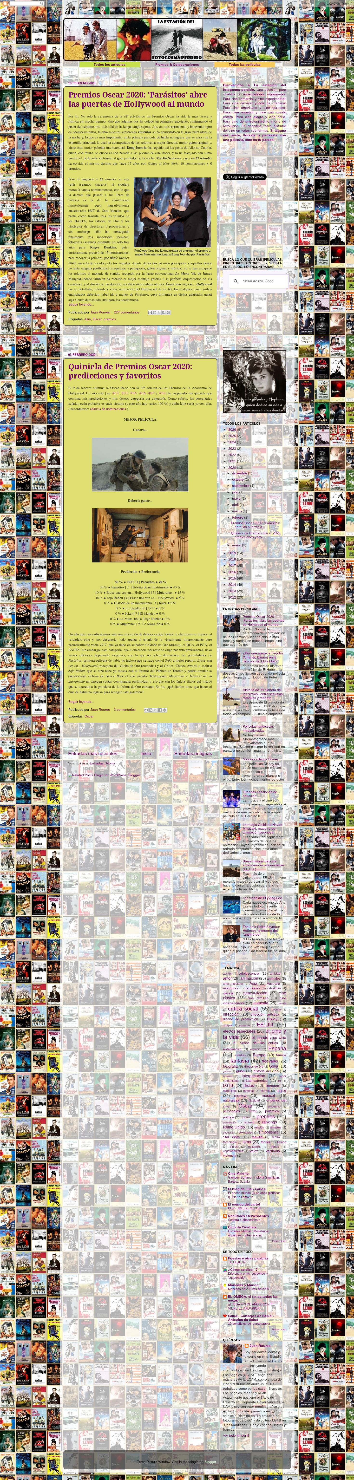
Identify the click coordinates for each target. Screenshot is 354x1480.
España (277, 1048)
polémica (272, 1111)
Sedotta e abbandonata (244, 1220)
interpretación (253, 1076)
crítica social (243, 1009)
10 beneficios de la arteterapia (249, 1323)
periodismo (274, 1106)
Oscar (97, 319)
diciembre (240, 473)
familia (281, 1055)
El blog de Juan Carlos (246, 1189)
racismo (249, 1122)
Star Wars (231, 1137)
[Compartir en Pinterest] (168, 312)
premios (110, 319)
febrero (238, 517)
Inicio (145, 753)
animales (274, 978)
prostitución (229, 1122)
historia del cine (266, 1071)
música (240, 1095)
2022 (232, 455)
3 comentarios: (126, 709)
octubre (238, 479)
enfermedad (232, 1049)
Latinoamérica (257, 1080)
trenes (275, 1146)
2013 (115, 393)
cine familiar (258, 998)
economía (244, 1025)
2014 (124, 393)
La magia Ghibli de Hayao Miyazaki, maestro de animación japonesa (262, 828)
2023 (232, 448)
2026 (232, 429)
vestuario (273, 1151)
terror (247, 1142)
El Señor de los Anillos (255, 1043)
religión (259, 1127)
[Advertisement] (140, 339)
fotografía (230, 1066)
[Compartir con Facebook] (163, 312)
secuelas (228, 1132)
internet (227, 1076)
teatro (276, 1137)
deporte (276, 1009)
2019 (232, 553)
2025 (232, 436)
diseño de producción (240, 1019)
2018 (162, 393)
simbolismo (268, 1132)
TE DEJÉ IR (236, 1262)
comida (282, 1003)
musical (268, 1095)
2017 (151, 393)
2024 (232, 442)
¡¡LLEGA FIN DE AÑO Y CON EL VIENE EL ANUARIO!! (251, 1306)
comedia (261, 1003)
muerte (265, 1091)
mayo (237, 498)
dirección (231, 1014)
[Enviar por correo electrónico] (150, 312)
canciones (252, 988)
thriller (265, 1142)
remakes (275, 1127)
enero (237, 545)
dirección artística (265, 1014)
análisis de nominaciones (108, 408)
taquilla (257, 1137)
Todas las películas (245, 64)
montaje (248, 1091)
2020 (232, 467)
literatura (272, 1086)
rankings (269, 1122)
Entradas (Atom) (102, 763)
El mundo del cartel (244, 1204)
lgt (279, 1080)
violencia (229, 1155)
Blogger (210, 1462)
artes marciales (233, 983)
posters (245, 1117)
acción (227, 973)
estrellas (240, 1055)
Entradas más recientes (92, 753)
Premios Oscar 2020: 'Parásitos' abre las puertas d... (255, 525)
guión (240, 1071)
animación (249, 978)
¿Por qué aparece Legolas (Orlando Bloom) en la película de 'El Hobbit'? (263, 657)
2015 (133, 393)
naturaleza (231, 1100)
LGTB (228, 1085)
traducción (254, 1146)
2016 (142, 393)
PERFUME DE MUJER (244, 1208)
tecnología (230, 1142)
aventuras (230, 988)
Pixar (253, 1111)
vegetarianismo (233, 1151)
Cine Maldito (238, 1173)
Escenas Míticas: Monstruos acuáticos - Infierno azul (248, 1233)
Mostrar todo (279, 1241)
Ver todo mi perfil (236, 1435)
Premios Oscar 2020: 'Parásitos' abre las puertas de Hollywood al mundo (137, 99)
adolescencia (249, 973)
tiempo (281, 1142)
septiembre (241, 486)
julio (235, 492)
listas (249, 1085)
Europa (259, 1055)
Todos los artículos (109, 64)
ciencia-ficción (255, 993)
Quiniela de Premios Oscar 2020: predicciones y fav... (256, 535)
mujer (281, 1090)
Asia (87, 319)
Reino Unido (234, 1127)
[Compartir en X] (159, 312)
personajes (231, 1111)
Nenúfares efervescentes (248, 1216)
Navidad (254, 1100)
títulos (234, 1146)
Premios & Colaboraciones (177, 64)
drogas (227, 1025)
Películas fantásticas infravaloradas (258, 728)
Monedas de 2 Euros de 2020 (248, 1289)
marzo (237, 511)
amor (227, 978)
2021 (232, 461)
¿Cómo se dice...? (243, 1269)
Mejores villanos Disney (261, 759)
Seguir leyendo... (81, 304)
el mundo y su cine (269, 1037)
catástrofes (274, 988)
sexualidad (246, 1132)
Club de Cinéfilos (242, 1227)
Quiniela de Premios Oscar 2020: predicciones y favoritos (130, 371)
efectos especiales (239, 1031)
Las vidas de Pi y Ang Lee (262, 898)
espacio (255, 1049)
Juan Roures (259, 1346)
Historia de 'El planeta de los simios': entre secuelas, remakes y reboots (263, 693)
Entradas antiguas (193, 753)
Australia (273, 983)
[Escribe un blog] (154, 312)
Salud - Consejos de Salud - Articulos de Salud (251, 1318)
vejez (254, 1151)
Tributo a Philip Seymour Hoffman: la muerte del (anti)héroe (261, 930)
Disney (272, 1019)
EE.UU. (266, 1025)
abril (236, 505)
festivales (270, 1061)
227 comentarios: (127, 312)
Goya (273, 1066)
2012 (232, 597)
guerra (227, 1071)
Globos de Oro (253, 1066)
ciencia (228, 993)
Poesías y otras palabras (248, 1258)
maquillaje (230, 1091)
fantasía (239, 1061)
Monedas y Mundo (243, 1285)
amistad (275, 973)
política (228, 1117)
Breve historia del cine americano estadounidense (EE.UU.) (263, 865)
